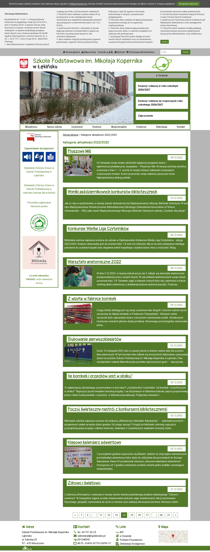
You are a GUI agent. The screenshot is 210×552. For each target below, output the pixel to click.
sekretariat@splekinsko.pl (91, 535)
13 (116, 515)
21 (168, 515)
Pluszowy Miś (79, 151)
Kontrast (120, 52)
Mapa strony (89, 52)
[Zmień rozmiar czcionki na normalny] (108, 52)
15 (131, 515)
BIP (121, 532)
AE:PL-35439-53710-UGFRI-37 (94, 543)
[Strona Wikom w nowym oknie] (27, 548)
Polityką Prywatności (78, 4)
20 (161, 515)
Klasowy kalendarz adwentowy (94, 442)
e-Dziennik (162, 75)
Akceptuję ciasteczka (188, 4)
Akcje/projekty (119, 126)
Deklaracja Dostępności (132, 543)
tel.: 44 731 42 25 (86, 532)
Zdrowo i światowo (84, 483)
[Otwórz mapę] (173, 536)
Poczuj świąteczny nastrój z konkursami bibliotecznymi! (117, 409)
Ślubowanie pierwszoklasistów (94, 339)
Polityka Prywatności (130, 539)
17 (147, 515)
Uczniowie (77, 126)
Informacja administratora (141, 52)
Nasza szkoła (54, 126)
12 (108, 515)
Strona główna (72, 52)
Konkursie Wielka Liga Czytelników (98, 228)
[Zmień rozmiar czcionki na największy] (112, 52)
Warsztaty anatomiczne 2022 (94, 262)
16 (139, 515)
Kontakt (181, 126)
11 (101, 515)
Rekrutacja (161, 126)
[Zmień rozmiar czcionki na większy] (110, 52)
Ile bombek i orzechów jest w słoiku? (100, 376)
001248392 (83, 539)
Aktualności (31, 126)
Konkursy (141, 126)
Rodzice (96, 126)
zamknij (165, 42)
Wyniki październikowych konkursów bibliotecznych (112, 191)
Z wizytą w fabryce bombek (92, 298)
